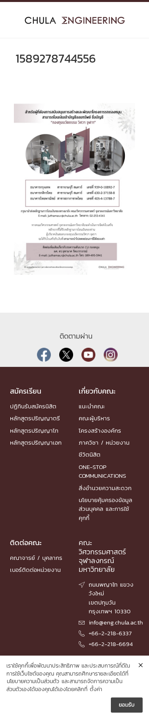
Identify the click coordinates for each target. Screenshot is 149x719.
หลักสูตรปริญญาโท (34, 430)
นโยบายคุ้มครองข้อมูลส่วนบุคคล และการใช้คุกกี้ (105, 508)
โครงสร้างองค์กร (100, 430)
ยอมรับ (127, 705)
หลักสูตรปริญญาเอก (36, 442)
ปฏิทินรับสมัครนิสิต (33, 406)
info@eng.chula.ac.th (116, 622)
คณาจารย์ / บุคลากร (36, 557)
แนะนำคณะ (92, 406)
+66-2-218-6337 (110, 633)
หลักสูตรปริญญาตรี (35, 418)
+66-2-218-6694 (111, 643)
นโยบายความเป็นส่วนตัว (33, 682)
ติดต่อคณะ (26, 542)
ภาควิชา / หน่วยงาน (104, 442)
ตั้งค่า (96, 689)
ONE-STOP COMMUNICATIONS (102, 471)
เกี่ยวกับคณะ (97, 391)
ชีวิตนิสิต (90, 454)
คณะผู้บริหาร (94, 418)
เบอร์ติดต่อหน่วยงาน (35, 569)
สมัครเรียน (25, 391)
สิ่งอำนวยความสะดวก (105, 487)
